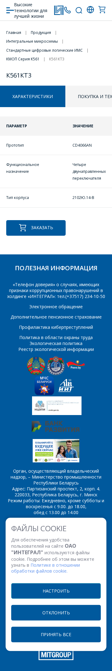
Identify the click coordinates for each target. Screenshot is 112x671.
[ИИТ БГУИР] (66, 393)
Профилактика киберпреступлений (56, 327)
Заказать (42, 227)
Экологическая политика (56, 343)
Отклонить (56, 612)
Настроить (56, 590)
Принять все (56, 634)
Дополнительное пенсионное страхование (56, 317)
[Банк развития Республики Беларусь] (55, 430)
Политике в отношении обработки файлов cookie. (45, 568)
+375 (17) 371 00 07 (67, 10)
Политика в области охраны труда (56, 337)
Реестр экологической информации (56, 349)
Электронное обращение (56, 307)
